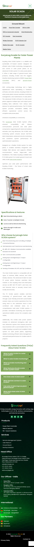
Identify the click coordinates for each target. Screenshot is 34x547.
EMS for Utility (26, 27)
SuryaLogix (9, 122)
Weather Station (7, 49)
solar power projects (16, 159)
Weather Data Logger (8, 45)
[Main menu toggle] (30, 6)
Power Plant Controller (14, 27)
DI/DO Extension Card (20, 40)
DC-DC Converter (20, 45)
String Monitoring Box (26, 32)
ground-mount (27, 80)
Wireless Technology (8, 40)
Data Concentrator (17, 36)
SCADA (4, 27)
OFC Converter (6, 36)
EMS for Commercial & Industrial (11, 32)
